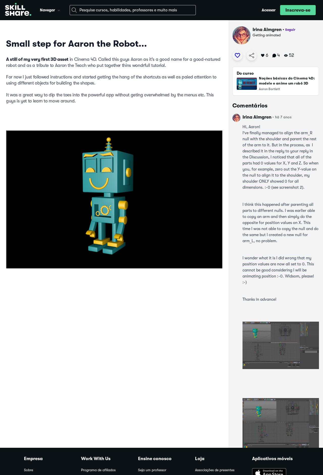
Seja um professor (152, 470)
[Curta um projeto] (237, 55)
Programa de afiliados (98, 470)
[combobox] (133, 10)
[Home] (18, 10)
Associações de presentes (214, 470)
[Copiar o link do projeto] (252, 55)
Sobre (28, 470)
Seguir (290, 30)
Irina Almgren (267, 29)
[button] (59, 9)
